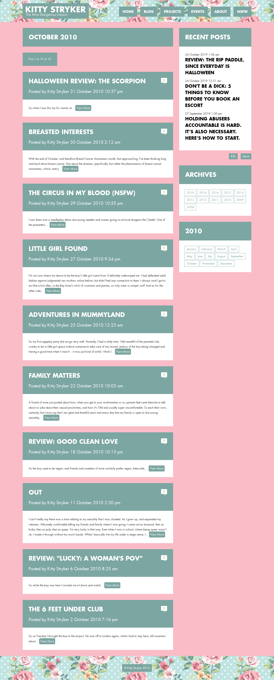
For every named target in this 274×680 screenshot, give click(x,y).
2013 (190, 200)
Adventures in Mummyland (77, 315)
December (226, 263)
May (189, 256)
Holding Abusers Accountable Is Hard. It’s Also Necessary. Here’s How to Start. (213, 128)
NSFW (242, 11)
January (191, 249)
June (200, 256)
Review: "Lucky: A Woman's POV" (86, 558)
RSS (233, 156)
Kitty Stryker (58, 91)
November (208, 263)
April (234, 249)
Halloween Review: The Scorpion (87, 81)
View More (83, 108)
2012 (202, 200)
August (221, 256)
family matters (54, 376)
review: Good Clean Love (73, 442)
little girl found (58, 249)
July (210, 256)
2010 (227, 200)
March (222, 249)
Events (197, 11)
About (220, 11)
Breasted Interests (61, 132)
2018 (202, 192)
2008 (190, 207)
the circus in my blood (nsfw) (82, 193)
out (35, 492)
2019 (190, 192)
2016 (215, 192)
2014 (240, 192)
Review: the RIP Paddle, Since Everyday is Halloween (214, 66)
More (246, 156)
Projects (172, 11)
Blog (149, 11)
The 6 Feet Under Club (66, 609)
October (192, 263)
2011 (215, 200)
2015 (227, 192)
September (237, 256)
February (206, 249)
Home (128, 11)
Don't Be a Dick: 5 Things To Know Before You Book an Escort (212, 95)
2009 (240, 200)
